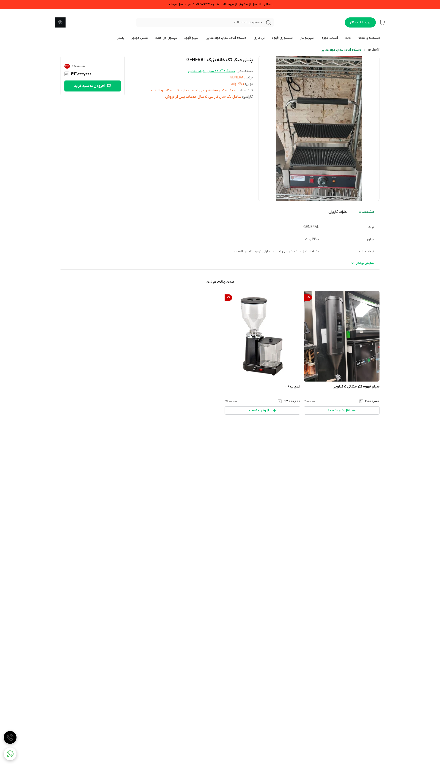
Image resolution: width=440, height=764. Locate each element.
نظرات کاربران (337, 212)
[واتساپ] (10, 753)
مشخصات (366, 212)
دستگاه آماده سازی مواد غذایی (341, 50)
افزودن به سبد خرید (89, 86)
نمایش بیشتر (365, 263)
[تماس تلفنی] (10, 737)
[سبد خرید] (382, 22)
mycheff (373, 50)
